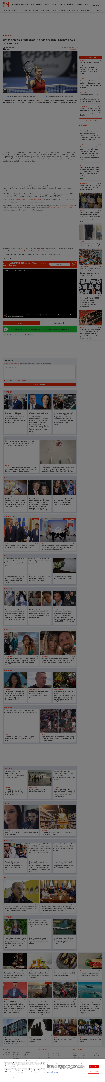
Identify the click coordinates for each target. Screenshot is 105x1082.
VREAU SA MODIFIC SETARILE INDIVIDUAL (93, 1072)
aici (27, 1074)
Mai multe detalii (11, 1066)
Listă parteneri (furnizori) (52, 1072)
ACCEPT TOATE (94, 1066)
